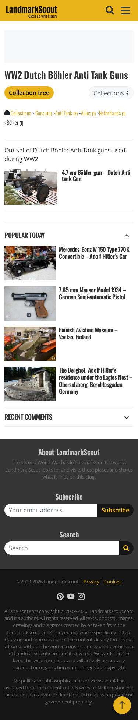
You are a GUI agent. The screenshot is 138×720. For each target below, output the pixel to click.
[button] (60, 596)
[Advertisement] (69, 46)
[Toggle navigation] (124, 10)
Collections (21, 113)
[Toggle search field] (109, 10)
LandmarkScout (31, 10)
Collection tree (29, 93)
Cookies (112, 581)
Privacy (91, 581)
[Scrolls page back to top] (122, 705)
